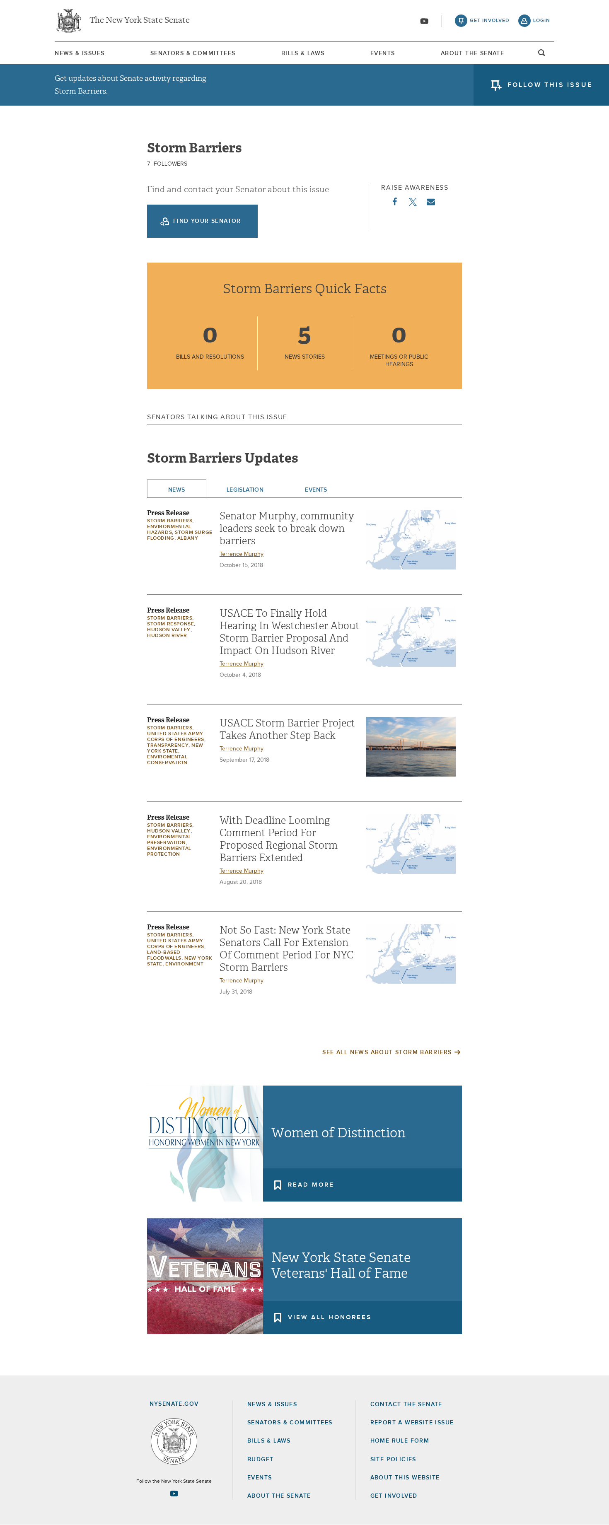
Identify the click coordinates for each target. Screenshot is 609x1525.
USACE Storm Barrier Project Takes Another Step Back (287, 729)
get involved (490, 20)
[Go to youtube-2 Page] (174, 1493)
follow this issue (550, 85)
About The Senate (472, 53)
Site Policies (393, 1459)
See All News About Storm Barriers (387, 1052)
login (541, 20)
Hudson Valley (169, 629)
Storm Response (170, 624)
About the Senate (279, 1496)
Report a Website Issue (412, 1423)
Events (382, 53)
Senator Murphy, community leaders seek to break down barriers (287, 528)
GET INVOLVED (394, 1496)
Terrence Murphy (241, 554)
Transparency (167, 745)
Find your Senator (207, 221)
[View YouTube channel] (424, 21)
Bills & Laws (303, 53)
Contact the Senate (406, 1404)
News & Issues (79, 53)
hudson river (167, 635)
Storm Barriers (169, 521)
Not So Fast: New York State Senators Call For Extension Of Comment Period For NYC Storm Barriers (286, 949)
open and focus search (542, 55)
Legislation (245, 490)
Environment (184, 964)
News (176, 490)
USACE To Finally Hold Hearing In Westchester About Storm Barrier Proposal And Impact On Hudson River (290, 632)
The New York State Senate (139, 21)
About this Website (405, 1478)
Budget (260, 1459)
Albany (187, 538)
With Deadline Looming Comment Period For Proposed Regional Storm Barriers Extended (279, 839)
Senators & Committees (192, 53)
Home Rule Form (400, 1441)
